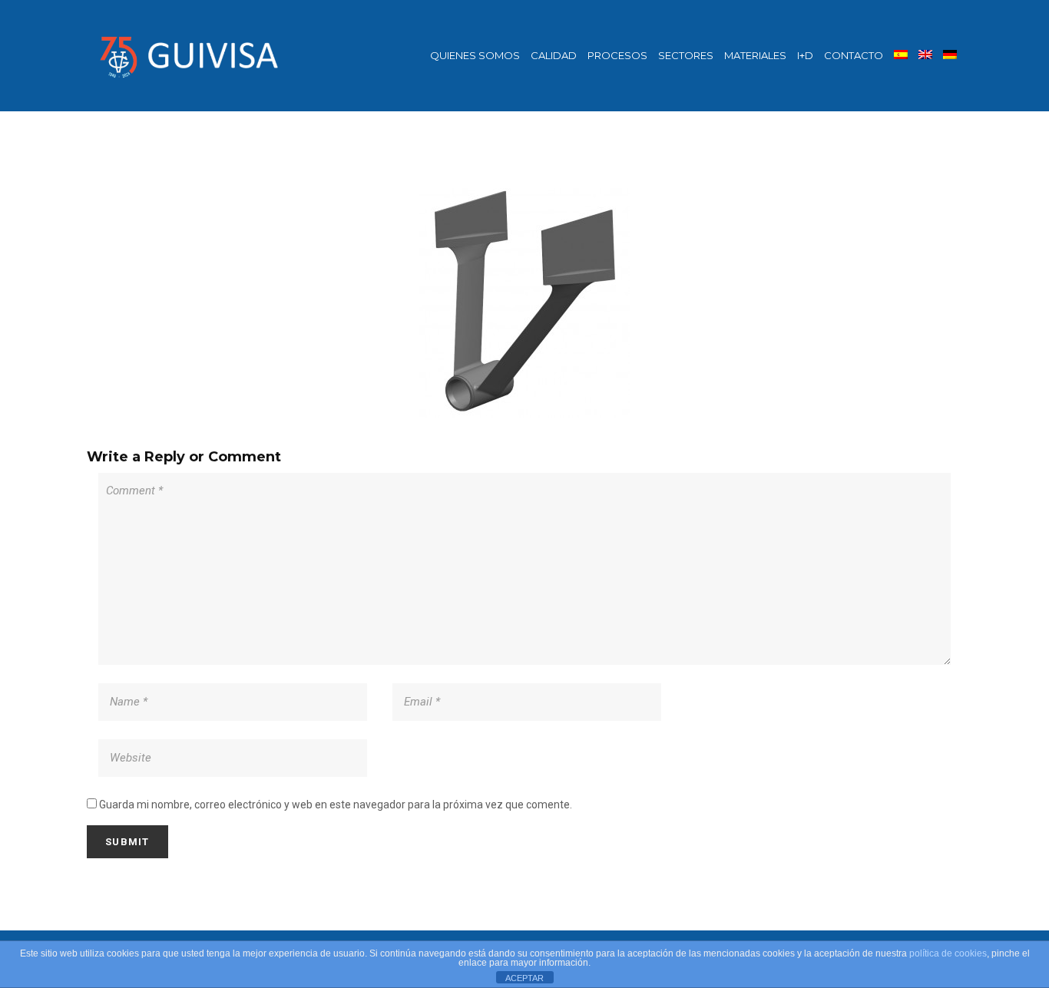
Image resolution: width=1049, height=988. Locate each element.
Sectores (685, 55)
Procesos (617, 55)
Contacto (853, 55)
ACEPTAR (524, 978)
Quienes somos (475, 55)
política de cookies (948, 953)
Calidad (554, 55)
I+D (805, 55)
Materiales (755, 55)
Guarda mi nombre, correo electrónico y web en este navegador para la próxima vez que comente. (335, 804)
